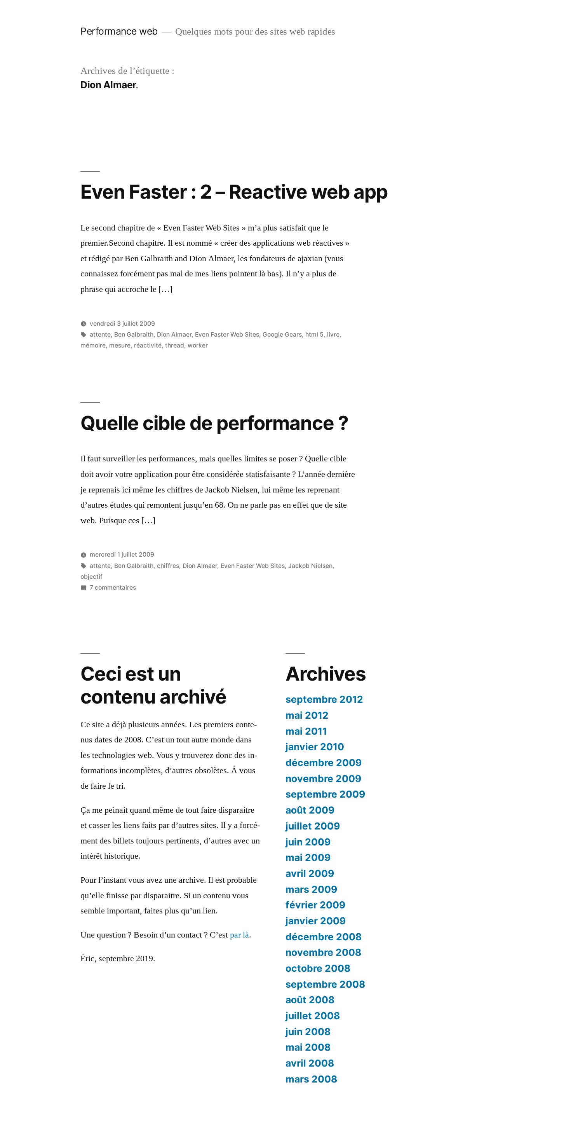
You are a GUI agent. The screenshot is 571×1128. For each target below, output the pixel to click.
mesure (120, 345)
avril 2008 (310, 1063)
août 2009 (310, 810)
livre (333, 334)
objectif (91, 576)
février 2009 (315, 905)
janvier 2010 (315, 747)
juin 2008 (308, 1031)
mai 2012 (307, 715)
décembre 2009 (324, 762)
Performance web (119, 31)
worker (198, 345)
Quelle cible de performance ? (214, 423)
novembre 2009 (323, 778)
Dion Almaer (174, 334)
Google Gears (282, 334)
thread (174, 345)
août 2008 (310, 1000)
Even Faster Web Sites (227, 334)
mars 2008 (311, 1079)
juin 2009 (308, 842)
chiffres (168, 565)
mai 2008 (308, 1047)
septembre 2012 (324, 699)
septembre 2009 (325, 794)
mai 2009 (308, 857)
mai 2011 (306, 731)
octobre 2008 (318, 968)
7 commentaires (113, 587)
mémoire (93, 345)
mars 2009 (311, 889)
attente (100, 334)
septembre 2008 (325, 984)
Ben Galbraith (133, 334)
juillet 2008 (313, 1015)
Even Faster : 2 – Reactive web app (234, 191)
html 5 (314, 334)
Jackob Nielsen (310, 565)
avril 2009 (310, 873)
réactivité (148, 345)
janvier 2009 (316, 921)
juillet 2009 (313, 826)
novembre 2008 (323, 952)
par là (239, 934)
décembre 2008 (324, 937)
